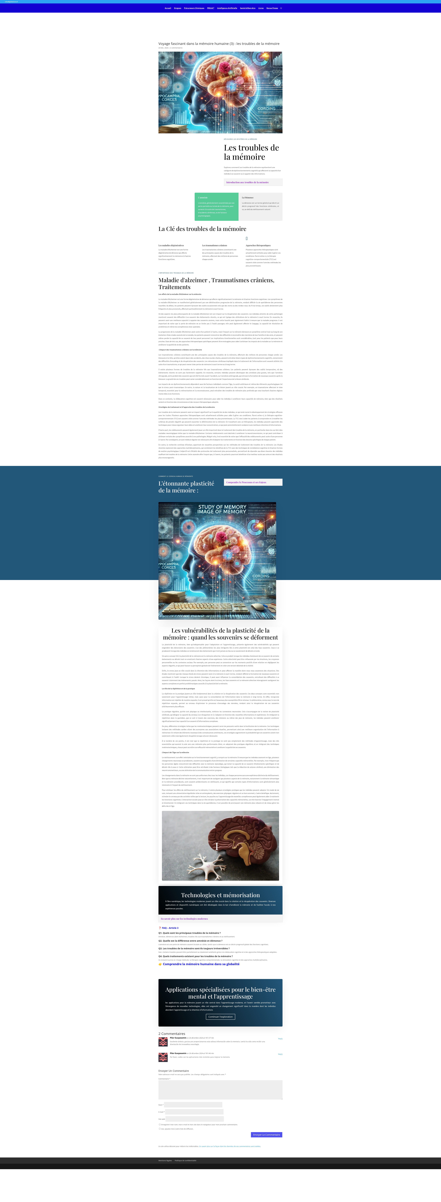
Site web (161, 1119)
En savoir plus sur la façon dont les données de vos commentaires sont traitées (229, 1146)
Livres (261, 8)
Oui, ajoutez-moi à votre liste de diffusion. (177, 1129)
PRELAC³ (210, 8)
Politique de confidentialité (185, 1160)
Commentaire (164, 1079)
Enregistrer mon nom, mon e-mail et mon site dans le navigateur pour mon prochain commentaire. (199, 1125)
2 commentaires (176, 48)
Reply (280, 1039)
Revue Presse (272, 8)
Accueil (168, 8)
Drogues (177, 8)
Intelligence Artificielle (227, 8)
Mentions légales (165, 1160)
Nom (161, 1105)
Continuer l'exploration (220, 1016)
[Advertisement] (69, 1185)
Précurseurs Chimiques (194, 8)
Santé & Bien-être (247, 8)
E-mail (161, 1112)
